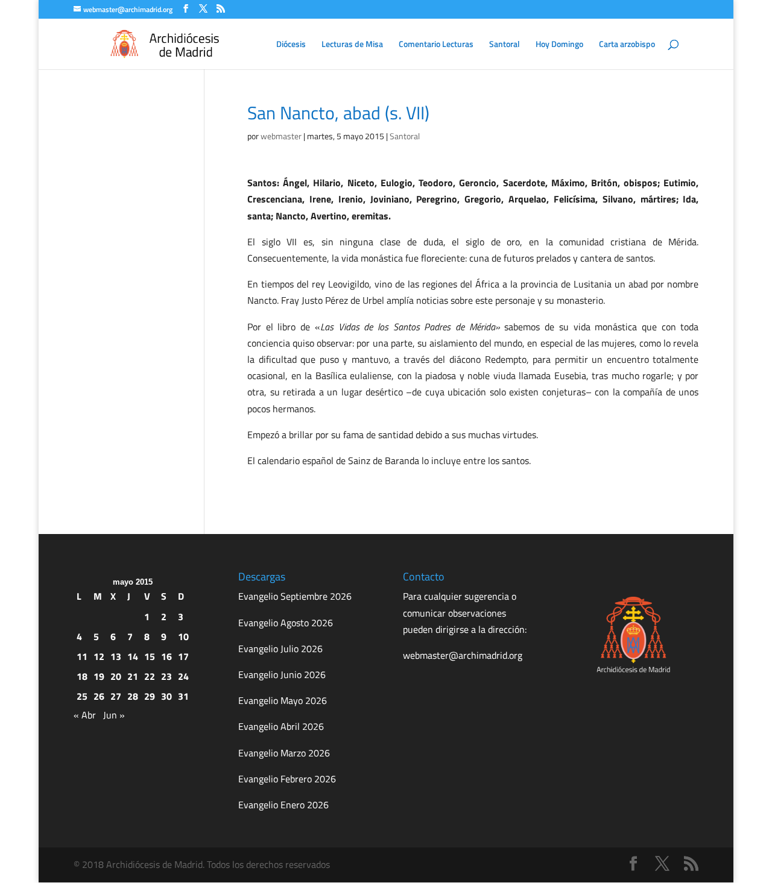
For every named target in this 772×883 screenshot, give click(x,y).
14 (132, 656)
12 (98, 656)
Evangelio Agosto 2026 (285, 622)
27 (115, 696)
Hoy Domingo (559, 45)
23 (166, 676)
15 (149, 656)
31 (183, 696)
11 (82, 656)
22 (149, 676)
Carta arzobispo (627, 45)
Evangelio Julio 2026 (280, 648)
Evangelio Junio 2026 (282, 674)
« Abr (85, 715)
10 (183, 636)
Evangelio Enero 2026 (283, 804)
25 (82, 696)
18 (82, 676)
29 (149, 696)
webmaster (281, 136)
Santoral (504, 45)
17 (183, 656)
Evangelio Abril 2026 (281, 726)
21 (132, 676)
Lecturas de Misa (352, 45)
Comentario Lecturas (436, 45)
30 (166, 696)
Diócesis (291, 45)
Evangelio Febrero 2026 (287, 778)
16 (166, 656)
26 (98, 696)
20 (115, 676)
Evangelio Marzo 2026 (284, 753)
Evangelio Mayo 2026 (282, 700)
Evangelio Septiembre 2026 (295, 596)
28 (132, 696)
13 (115, 656)
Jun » (114, 715)
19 (98, 676)
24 (183, 676)
